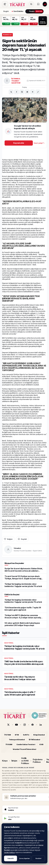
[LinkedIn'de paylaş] (27, 92)
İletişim (14, 761)
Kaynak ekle (18, 143)
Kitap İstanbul (39, 735)
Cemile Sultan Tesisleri (25, 744)
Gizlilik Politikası (9, 852)
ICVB (41, 744)
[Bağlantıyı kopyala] (38, 92)
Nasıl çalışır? (39, 143)
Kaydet (24, 539)
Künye (5, 761)
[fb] (32, 725)
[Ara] (31, 4)
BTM (17, 735)
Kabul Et (11, 858)
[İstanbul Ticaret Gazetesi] (18, 4)
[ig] (24, 725)
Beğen (10, 539)
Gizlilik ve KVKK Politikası (25, 761)
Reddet (38, 858)
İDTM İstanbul (34, 740)
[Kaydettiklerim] (38, 4)
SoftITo (26, 735)
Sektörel (7, 35)
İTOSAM (9, 744)
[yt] (16, 725)
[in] (41, 725)
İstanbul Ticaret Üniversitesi (24, 749)
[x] (8, 725)
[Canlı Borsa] (45, 4)
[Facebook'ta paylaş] (16, 92)
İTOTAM (7, 735)
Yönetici (17, 548)
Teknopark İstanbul (17, 740)
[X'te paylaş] (11, 92)
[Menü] (5, 4)
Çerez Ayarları (24, 858)
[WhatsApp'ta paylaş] (21, 92)
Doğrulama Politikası (37, 760)
